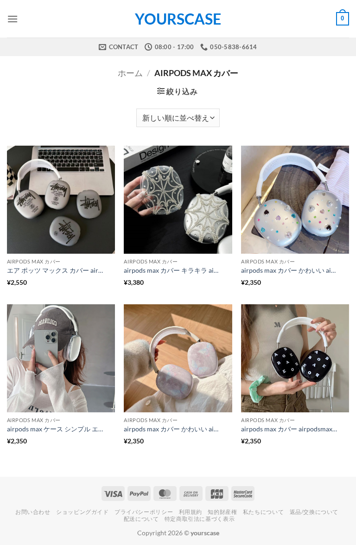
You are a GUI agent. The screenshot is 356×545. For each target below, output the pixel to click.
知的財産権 (222, 511)
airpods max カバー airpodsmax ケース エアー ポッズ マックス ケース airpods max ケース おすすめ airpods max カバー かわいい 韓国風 (289, 429)
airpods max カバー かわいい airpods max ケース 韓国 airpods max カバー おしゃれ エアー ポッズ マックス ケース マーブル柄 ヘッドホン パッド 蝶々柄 (172, 429)
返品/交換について (314, 511)
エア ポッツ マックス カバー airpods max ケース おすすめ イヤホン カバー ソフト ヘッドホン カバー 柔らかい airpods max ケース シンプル (55, 270)
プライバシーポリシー (143, 511)
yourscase (178, 19)
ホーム (130, 73)
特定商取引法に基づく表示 (200, 518)
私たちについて (263, 511)
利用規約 (190, 511)
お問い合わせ (33, 511)
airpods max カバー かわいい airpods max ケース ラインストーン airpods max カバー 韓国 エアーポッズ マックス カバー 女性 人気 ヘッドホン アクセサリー (289, 270)
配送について (141, 518)
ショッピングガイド (82, 511)
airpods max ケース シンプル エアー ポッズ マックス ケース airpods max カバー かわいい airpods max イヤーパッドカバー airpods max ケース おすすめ (55, 429)
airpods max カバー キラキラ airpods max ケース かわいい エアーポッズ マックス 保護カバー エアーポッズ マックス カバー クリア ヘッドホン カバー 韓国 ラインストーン (172, 270)
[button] (12, 18)
